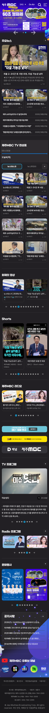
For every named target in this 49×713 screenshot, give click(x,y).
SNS (22, 4)
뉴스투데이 (31, 166)
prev (15, 32)
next (33, 32)
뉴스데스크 (11, 166)
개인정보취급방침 (31, 681)
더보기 (45, 40)
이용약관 (42, 681)
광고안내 (20, 681)
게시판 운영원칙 (9, 681)
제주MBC (9, 5)
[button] (17, 605)
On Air (32, 4)
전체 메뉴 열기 (45, 4)
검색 (39, 4)
